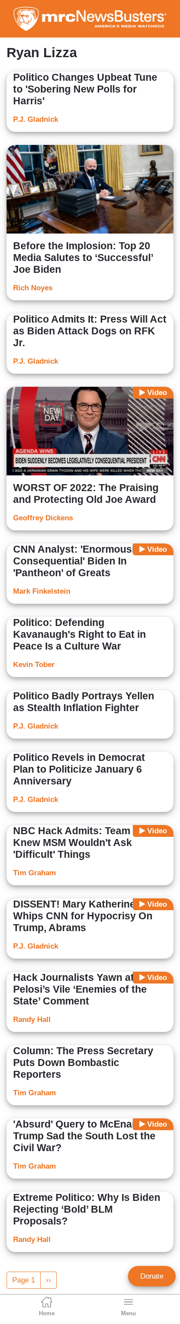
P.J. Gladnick (35, 119)
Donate (151, 1276)
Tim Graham (34, 873)
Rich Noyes (32, 288)
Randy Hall (32, 1019)
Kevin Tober (34, 664)
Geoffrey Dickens (43, 518)
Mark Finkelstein (41, 591)
